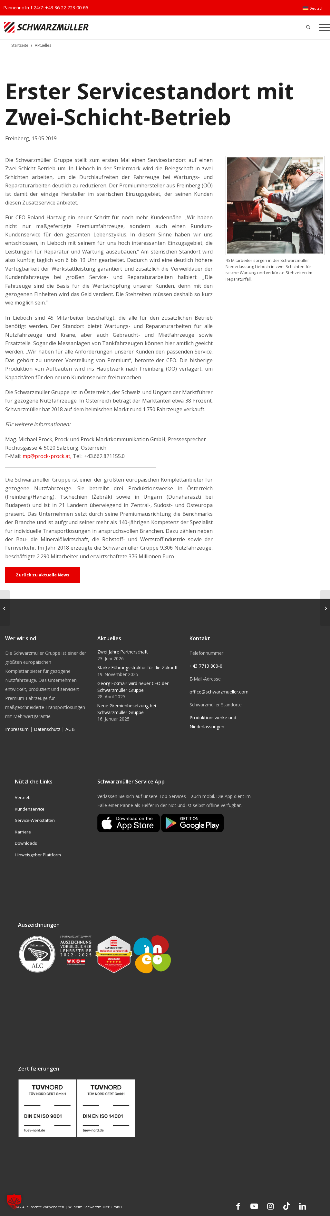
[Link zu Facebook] (238, 1206)
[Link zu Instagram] (270, 1206)
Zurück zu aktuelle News (42, 575)
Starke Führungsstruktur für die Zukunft (137, 667)
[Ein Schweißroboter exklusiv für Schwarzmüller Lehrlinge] (325, 608)
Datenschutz (47, 729)
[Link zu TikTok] (286, 1206)
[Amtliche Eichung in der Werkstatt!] (5, 608)
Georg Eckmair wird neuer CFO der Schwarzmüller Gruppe (133, 686)
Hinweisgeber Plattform (38, 855)
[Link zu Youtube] (254, 1206)
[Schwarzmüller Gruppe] (97, 27)
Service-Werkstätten (35, 820)
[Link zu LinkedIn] (302, 1206)
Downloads (26, 843)
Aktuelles (43, 45)
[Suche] (308, 27)
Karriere (23, 832)
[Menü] (322, 27)
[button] (14, 1202)
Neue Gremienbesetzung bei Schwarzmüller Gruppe (126, 709)
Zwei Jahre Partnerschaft (122, 652)
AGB (70, 729)
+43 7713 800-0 (205, 666)
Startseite (19, 45)
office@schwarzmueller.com (218, 692)
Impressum (17, 729)
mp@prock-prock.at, (48, 456)
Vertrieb (23, 797)
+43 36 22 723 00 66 (66, 8)
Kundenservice (29, 809)
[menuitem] (313, 8)
